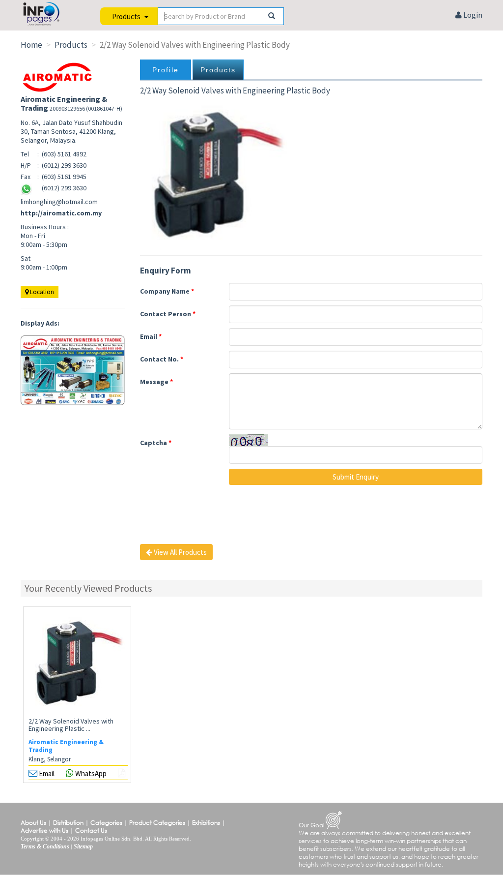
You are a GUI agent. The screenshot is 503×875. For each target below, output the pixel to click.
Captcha (155, 442)
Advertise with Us (44, 830)
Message (156, 381)
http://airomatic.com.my (61, 213)
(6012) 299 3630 (64, 187)
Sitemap (83, 846)
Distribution (68, 822)
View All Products (179, 552)
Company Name (167, 291)
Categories (106, 822)
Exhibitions (206, 822)
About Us (33, 822)
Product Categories (157, 822)
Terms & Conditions (45, 846)
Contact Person (168, 313)
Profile (165, 70)
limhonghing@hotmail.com (59, 201)
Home (31, 44)
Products (218, 70)
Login (472, 15)
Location (41, 292)
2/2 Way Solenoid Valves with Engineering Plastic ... (70, 725)
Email (151, 336)
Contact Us (91, 830)
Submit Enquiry (356, 477)
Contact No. (161, 359)
